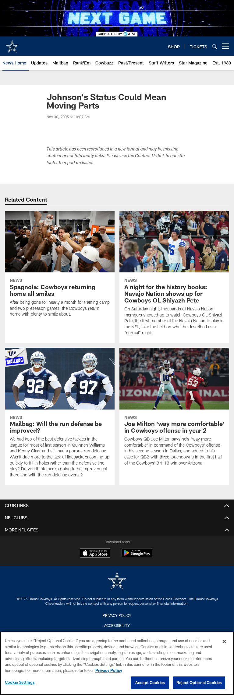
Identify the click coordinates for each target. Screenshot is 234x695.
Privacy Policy (117, 615)
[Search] (214, 46)
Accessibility (117, 625)
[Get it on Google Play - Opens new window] (137, 555)
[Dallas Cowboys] (117, 581)
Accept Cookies (150, 682)
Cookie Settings (20, 682)
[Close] (224, 641)
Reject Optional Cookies (199, 682)
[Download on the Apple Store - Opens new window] (95, 553)
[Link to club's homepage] (12, 44)
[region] (117, 663)
